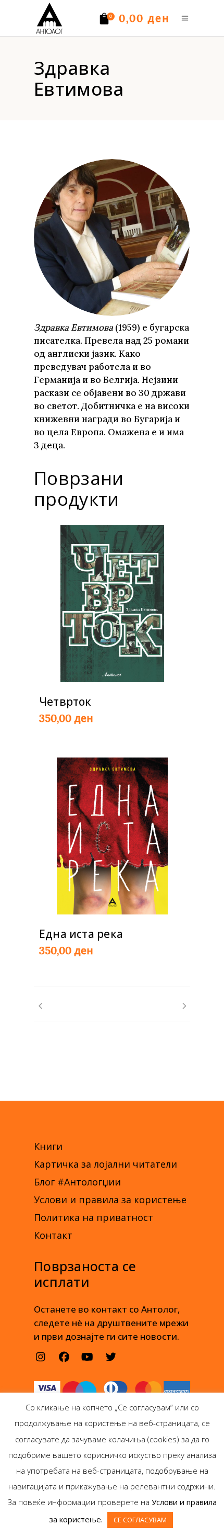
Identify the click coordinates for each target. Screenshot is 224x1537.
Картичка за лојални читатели (105, 1164)
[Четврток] (112, 603)
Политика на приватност (93, 1217)
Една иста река (81, 933)
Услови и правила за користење (110, 1199)
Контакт (53, 1235)
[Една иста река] (112, 836)
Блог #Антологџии (77, 1182)
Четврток (65, 701)
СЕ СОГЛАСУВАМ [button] (140, 1519)
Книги (48, 1146)
